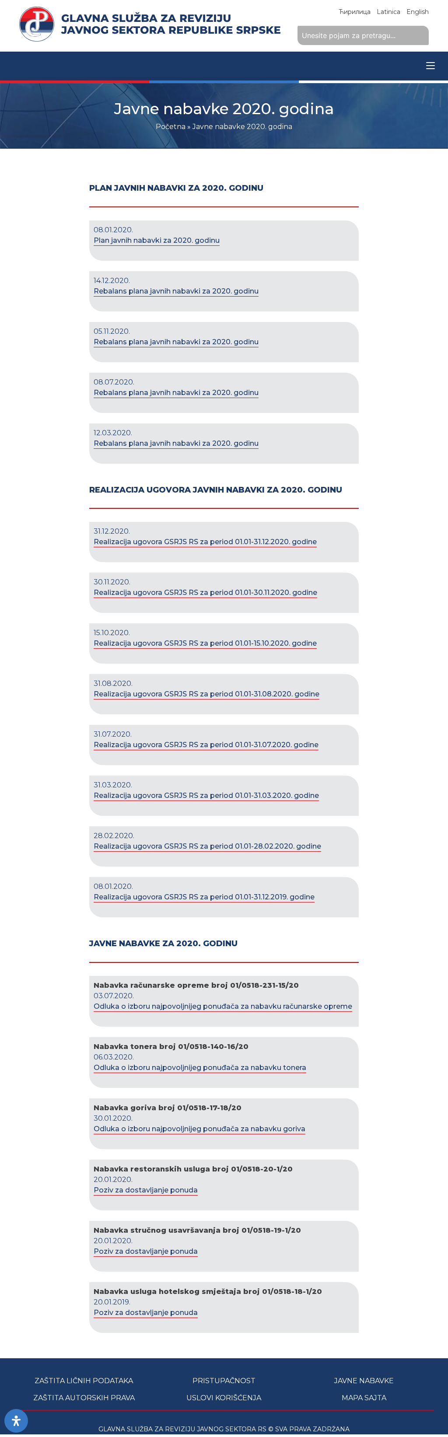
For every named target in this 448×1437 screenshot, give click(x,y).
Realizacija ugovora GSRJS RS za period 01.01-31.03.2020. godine (206, 795)
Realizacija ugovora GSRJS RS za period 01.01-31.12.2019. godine (204, 897)
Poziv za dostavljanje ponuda (146, 1190)
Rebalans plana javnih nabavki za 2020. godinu (176, 291)
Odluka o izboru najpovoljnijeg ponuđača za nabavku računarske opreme (223, 1006)
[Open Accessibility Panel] (16, 1421)
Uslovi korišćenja (223, 1398)
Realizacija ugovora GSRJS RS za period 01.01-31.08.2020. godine (206, 694)
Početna (171, 126)
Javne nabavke (364, 1381)
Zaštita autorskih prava (84, 1398)
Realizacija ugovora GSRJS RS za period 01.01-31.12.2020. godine (205, 542)
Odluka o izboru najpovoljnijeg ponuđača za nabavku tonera (200, 1067)
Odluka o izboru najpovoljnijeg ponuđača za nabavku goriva (199, 1129)
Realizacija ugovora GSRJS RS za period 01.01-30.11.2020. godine (205, 592)
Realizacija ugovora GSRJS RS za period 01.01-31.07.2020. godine (206, 745)
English (417, 12)
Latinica (388, 12)
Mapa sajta (364, 1398)
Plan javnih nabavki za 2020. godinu (157, 240)
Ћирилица (355, 12)
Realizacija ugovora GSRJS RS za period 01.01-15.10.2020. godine (205, 643)
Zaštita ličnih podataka (84, 1381)
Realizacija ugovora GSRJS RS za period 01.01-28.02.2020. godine (207, 846)
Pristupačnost (224, 1381)
